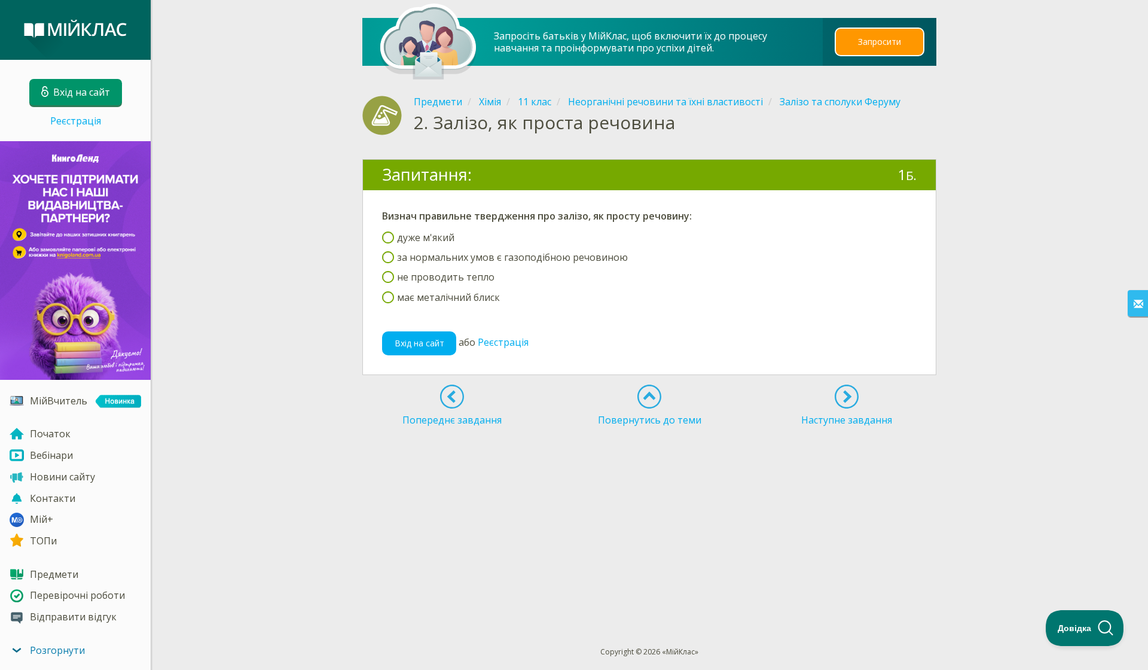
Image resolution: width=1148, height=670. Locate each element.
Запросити (879, 41)
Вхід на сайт (419, 343)
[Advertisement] (650, 474)
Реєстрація (75, 121)
